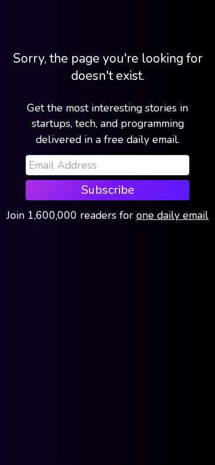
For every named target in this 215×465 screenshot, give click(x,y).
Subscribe (107, 190)
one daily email (172, 215)
